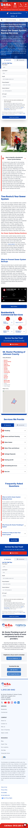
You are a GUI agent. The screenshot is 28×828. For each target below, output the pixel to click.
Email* (3, 76)
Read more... (6, 388)
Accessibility (4, 792)
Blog (2, 741)
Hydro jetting (11, 244)
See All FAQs (14, 540)
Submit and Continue (14, 117)
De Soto (5, 362)
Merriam (6, 377)
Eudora (5, 367)
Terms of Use (4, 787)
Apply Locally (4, 732)
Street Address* (6, 88)
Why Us (3, 726)
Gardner (6, 369)
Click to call (19, 322)
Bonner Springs (7, 361)
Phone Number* (5, 82)
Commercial (21, 60)
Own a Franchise (5, 729)
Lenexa (5, 375)
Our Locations (4, 747)
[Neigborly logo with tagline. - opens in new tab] (21, 625)
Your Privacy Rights (7, 798)
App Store (15, 669)
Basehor (6, 360)
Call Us (21, 6)
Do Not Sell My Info (5, 795)
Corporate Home (5, 753)
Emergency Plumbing (18, 331)
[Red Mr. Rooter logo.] (7, 625)
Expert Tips (4, 744)
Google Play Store (15, 674)
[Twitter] (2, 702)
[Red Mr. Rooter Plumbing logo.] (14, 684)
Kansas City (6, 371)
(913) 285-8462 (9, 690)
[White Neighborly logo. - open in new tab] (4, 1)
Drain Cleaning (5, 322)
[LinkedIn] (18, 702)
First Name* (4, 64)
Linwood (6, 376)
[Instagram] (12, 702)
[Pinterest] (9, 702)
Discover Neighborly (13, 658)
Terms (22, 107)
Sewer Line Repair (6, 331)
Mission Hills (7, 380)
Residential (8, 60)
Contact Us (4, 723)
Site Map (3, 750)
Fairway (5, 368)
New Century (7, 381)
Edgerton (6, 364)
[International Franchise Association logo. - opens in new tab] (3, 757)
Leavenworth (7, 372)
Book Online (15, 6)
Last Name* (4, 70)
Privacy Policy (6, 108)
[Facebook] (15, 702)
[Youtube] (5, 702)
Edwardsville (7, 365)
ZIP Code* (4, 94)
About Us (3, 720)
